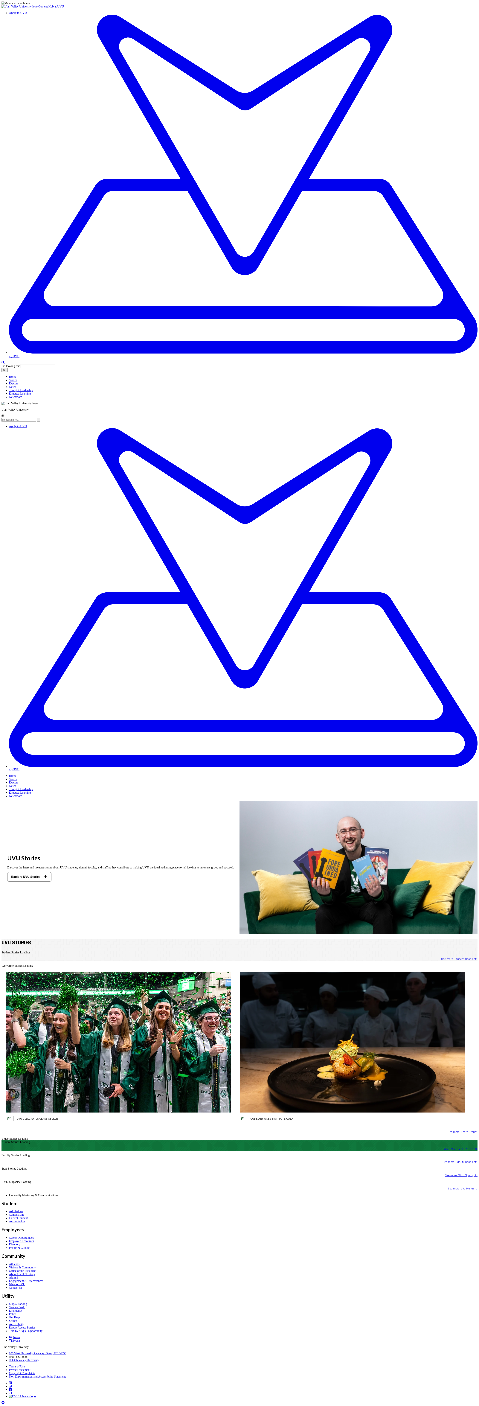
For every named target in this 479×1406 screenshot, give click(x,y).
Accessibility (16, 1324)
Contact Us (15, 1287)
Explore (13, 383)
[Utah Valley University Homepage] (19, 6)
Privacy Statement (19, 1369)
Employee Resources (21, 1241)
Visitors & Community (22, 1267)
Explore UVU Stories (25, 876)
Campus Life (16, 1214)
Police (12, 1314)
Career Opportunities (21, 1237)
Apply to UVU (18, 12)
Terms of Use (17, 1366)
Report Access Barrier (22, 1327)
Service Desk (17, 1307)
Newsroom (15, 396)
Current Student (18, 1218)
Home (12, 376)
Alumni (13, 1277)
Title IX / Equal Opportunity (25, 1330)
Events (16, 1340)
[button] (239, 3)
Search (13, 1320)
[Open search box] (2, 362)
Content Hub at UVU (51, 6)
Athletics (14, 1264)
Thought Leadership (21, 390)
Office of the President (22, 1270)
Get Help (14, 1317)
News (12, 386)
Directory (14, 1244)
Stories (13, 380)
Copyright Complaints (22, 1373)
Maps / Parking (18, 1303)
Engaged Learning (20, 393)
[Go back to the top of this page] (3, 1402)
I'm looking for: (10, 366)
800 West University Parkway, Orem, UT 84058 (37, 1353)
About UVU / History (22, 1274)
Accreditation (17, 1221)
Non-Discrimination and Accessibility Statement (37, 1376)
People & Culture (19, 1247)
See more (459, 959)
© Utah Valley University (24, 1360)
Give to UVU (17, 1284)
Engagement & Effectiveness (26, 1280)
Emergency (15, 1310)
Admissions (16, 1211)
